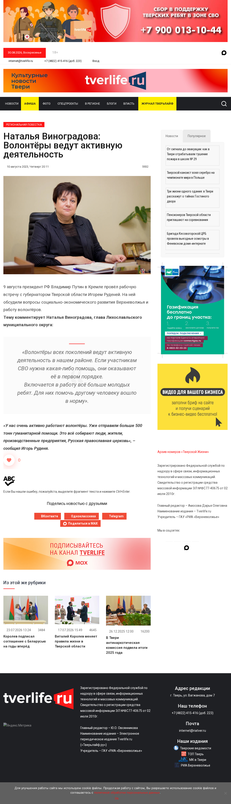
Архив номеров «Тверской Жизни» (183, 452)
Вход (95, 61)
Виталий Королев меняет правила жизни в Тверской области (76, 641)
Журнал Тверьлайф (157, 103)
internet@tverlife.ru (20, 61)
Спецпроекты (68, 103)
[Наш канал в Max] (224, 53)
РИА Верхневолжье (195, 765)
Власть (128, 103)
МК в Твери (197, 760)
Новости (11, 103)
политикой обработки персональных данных (127, 792)
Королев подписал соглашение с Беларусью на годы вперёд (24, 641)
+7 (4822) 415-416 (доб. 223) (63, 61)
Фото (47, 103)
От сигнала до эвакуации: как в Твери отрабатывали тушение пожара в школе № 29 (188, 154)
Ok (117, 798)
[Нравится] (9, 460)
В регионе (92, 103)
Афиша (30, 103)
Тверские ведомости (195, 748)
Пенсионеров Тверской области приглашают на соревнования (189, 217)
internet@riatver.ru (192, 730)
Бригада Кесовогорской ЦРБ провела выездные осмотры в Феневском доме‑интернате (188, 239)
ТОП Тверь (196, 754)
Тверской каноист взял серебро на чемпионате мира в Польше (191, 175)
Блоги (111, 103)
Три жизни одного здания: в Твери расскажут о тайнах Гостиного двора (190, 196)
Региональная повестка (24, 124)
